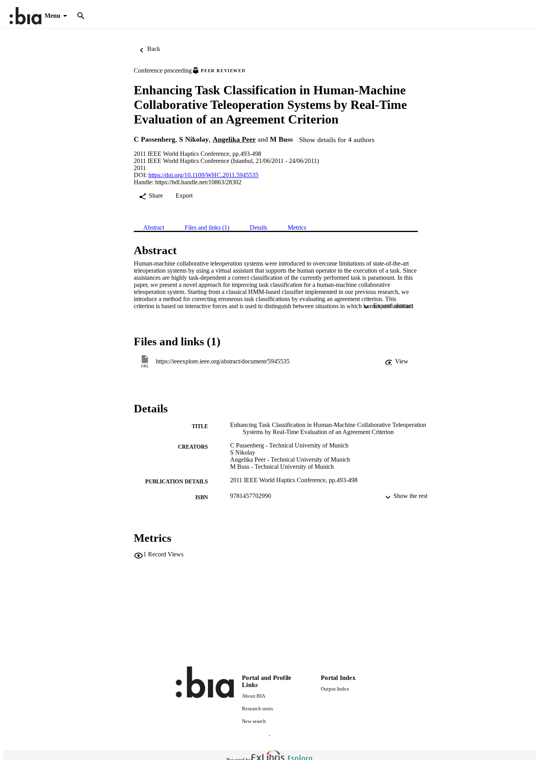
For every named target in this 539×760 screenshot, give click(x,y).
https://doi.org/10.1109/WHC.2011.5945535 (203, 175)
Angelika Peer (234, 139)
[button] (397, 361)
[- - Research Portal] (25, 16)
